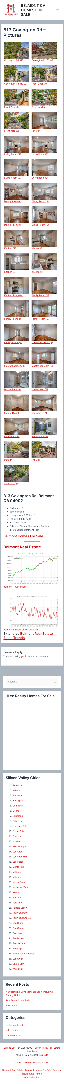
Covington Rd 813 (13, 60)
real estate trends (15, 1025)
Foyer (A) (36, 130)
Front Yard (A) (39, 107)
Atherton (17, 785)
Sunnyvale (18, 958)
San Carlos (18, 928)
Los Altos (18, 851)
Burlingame (18, 800)
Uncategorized (13, 1035)
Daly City (17, 821)
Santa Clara (19, 943)
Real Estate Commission (18, 1000)
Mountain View (20, 887)
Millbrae (17, 872)
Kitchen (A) (10, 248)
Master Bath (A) (12, 389)
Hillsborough (19, 846)
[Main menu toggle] (57, 10)
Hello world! (12, 1005)
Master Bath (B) (40, 389)
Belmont (17, 790)
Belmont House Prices (15, 586)
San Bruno (18, 923)
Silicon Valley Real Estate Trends (32, 1062)
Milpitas (17, 877)
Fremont (17, 836)
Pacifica (17, 897)
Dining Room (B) (40, 201)
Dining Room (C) (13, 224)
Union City (18, 963)
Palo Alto (17, 902)
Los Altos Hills (20, 856)
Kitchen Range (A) (13, 295)
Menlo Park (18, 867)
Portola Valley (20, 907)
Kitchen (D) (37, 272)
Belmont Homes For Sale (23, 536)
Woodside (18, 969)
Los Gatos (18, 861)
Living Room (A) (12, 154)
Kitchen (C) (10, 272)
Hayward (17, 841)
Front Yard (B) (11, 130)
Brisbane (17, 795)
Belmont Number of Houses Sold (20, 629)
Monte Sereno (20, 882)
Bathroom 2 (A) (40, 436)
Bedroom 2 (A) (39, 413)
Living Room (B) (40, 154)
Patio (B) (36, 460)
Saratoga (17, 948)
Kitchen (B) (37, 248)
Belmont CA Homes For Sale (33, 10)
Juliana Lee (10, 1047)
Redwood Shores (22, 917)
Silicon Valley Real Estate (47, 1047)
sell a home (12, 1030)
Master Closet (11, 413)
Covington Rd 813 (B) (43, 60)
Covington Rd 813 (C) (15, 83)
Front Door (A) (39, 83)
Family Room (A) (40, 295)
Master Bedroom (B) (14, 366)
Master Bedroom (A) (42, 342)
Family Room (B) (12, 318)
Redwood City (20, 913)
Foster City (18, 831)
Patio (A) (8, 460)
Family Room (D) (13, 342)
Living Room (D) (40, 177)
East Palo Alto (20, 826)
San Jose (17, 933)
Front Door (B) (11, 107)
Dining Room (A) (12, 201)
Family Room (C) (40, 318)
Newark (17, 892)
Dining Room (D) (40, 224)
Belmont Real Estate (22, 547)
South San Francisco (23, 953)
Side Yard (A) (11, 483)
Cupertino (18, 816)
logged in (22, 656)
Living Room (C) (12, 177)
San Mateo (18, 938)
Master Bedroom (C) (42, 366)
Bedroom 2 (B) (11, 436)
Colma (16, 810)
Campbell (18, 805)
